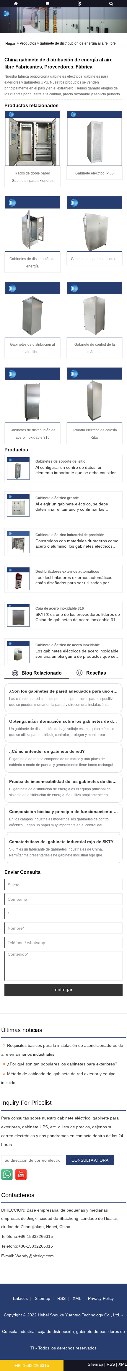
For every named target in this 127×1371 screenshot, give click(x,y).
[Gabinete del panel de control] (94, 223)
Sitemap (42, 1298)
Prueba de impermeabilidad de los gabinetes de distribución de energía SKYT (63, 781)
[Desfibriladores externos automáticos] (18, 578)
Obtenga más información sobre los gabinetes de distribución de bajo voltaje (63, 721)
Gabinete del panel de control (94, 259)
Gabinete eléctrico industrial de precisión (69, 535)
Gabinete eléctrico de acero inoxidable (67, 645)
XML (77, 1298)
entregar (63, 989)
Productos (28, 43)
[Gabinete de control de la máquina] (94, 309)
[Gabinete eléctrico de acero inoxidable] (18, 651)
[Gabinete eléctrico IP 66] (94, 138)
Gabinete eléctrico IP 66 (94, 173)
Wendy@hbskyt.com (34, 1256)
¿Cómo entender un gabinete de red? (47, 751)
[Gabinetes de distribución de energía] (32, 223)
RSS (61, 1298)
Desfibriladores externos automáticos (67, 571)
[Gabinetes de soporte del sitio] (18, 468)
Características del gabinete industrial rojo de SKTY (61, 841)
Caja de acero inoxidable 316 (59, 608)
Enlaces (20, 1298)
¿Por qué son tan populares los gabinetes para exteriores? (62, 1064)
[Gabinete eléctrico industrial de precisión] (18, 541)
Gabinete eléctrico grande (57, 498)
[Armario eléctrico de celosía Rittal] (94, 395)
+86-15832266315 (35, 1236)
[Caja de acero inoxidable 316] (18, 615)
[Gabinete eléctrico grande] (18, 504)
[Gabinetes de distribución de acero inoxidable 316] (32, 395)
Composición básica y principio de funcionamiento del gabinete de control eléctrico (63, 811)
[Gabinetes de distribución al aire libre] (32, 309)
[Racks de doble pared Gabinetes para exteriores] (32, 138)
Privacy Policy (101, 1298)
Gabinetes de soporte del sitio (60, 461)
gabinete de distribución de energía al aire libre (78, 43)
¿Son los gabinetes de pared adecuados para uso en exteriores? (63, 691)
